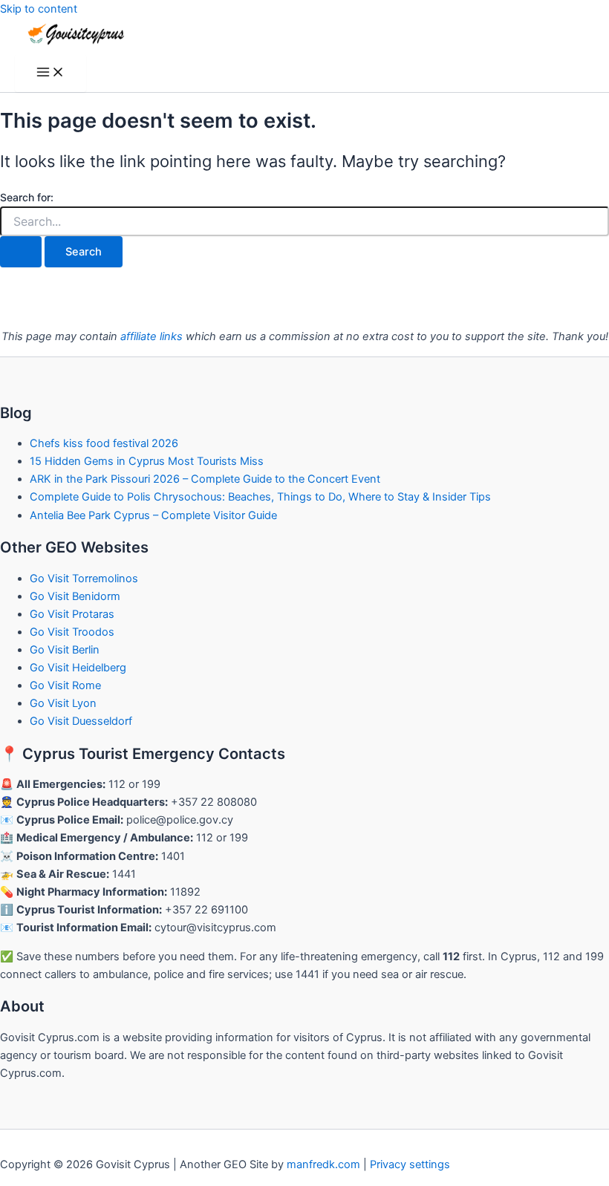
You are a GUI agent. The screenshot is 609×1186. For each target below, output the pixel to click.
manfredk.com (323, 1164)
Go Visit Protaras (72, 614)
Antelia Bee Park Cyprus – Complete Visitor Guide (153, 515)
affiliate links (151, 336)
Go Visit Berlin (65, 649)
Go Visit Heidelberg (78, 667)
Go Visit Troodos (72, 632)
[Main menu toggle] (50, 73)
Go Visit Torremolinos (84, 578)
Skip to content (38, 9)
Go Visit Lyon (63, 703)
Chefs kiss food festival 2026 (104, 443)
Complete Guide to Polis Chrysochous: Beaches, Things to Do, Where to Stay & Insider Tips (260, 497)
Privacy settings (410, 1164)
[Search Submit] (21, 252)
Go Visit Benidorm (75, 596)
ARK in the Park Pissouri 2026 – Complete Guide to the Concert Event (205, 479)
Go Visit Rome (65, 685)
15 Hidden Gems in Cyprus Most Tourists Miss (147, 461)
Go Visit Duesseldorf (81, 721)
